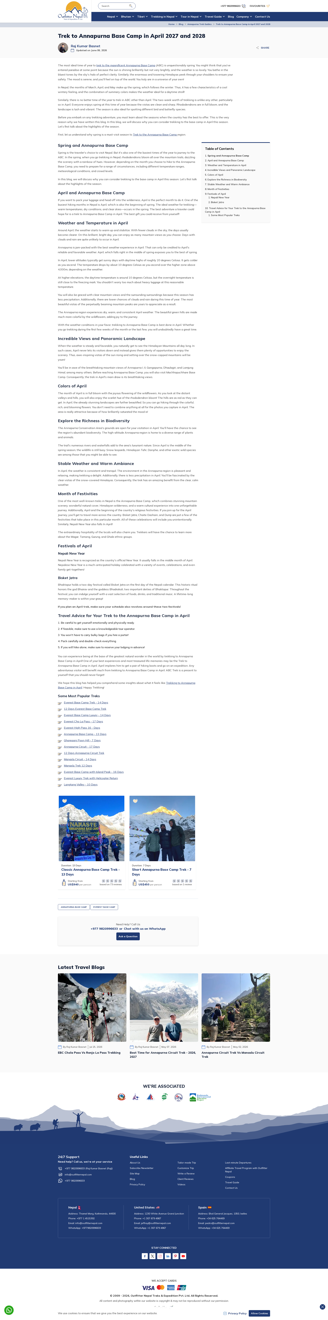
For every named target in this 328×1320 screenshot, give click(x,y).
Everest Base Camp (104, 907)
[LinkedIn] (168, 1256)
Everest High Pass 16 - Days (82, 727)
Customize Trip (185, 1168)
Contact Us (262, 16)
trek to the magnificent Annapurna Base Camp (125, 65)
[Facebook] (145, 1256)
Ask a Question (128, 936)
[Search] (131, 6)
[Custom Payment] (164, 1287)
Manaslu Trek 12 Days (78, 765)
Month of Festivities (218, 189)
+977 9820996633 (104, 929)
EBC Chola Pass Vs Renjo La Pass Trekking (89, 1052)
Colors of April (215, 174)
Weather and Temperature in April (227, 165)
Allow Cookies (259, 1313)
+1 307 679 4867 (151, 1218)
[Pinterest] (176, 1256)
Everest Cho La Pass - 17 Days (83, 721)
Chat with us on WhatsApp (145, 929)
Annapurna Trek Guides (199, 24)
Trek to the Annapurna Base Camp (155, 134)
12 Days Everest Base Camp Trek (85, 708)
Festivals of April (217, 193)
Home (171, 24)
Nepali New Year (220, 197)
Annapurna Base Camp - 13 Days (85, 734)
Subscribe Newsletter (141, 1168)
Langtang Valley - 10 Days (81, 784)
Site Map (135, 1173)
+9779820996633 (91, 1227)
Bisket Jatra (217, 202)
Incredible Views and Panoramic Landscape (231, 170)
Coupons (230, 1176)
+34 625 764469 (215, 1218)
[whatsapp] (9, 1310)
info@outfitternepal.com (78, 1174)
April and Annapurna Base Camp (226, 160)
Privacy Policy (137, 1184)
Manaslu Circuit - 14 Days (80, 759)
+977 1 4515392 (86, 1218)
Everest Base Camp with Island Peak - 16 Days (94, 772)
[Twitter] (152, 1256)
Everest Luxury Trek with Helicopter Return (91, 778)
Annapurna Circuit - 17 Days (82, 746)
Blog (231, 16)
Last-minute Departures (238, 1162)
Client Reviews (185, 1179)
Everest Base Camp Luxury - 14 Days (87, 715)
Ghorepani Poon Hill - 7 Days (82, 740)
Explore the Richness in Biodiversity (227, 179)
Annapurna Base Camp (74, 907)
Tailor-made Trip (186, 1162)
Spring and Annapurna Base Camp (228, 155)
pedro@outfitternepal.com (220, 1223)
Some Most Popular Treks (225, 215)
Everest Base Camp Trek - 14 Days (86, 702)
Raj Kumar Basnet (85, 46)
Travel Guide (232, 1182)
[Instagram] (160, 1256)
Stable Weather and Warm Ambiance (229, 184)
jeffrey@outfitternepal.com (156, 1223)
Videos (181, 1184)
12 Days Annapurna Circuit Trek (84, 753)
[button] (64, 801)
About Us (135, 1162)
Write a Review (186, 1173)
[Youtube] (183, 1256)
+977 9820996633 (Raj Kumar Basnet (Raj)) (89, 1168)
